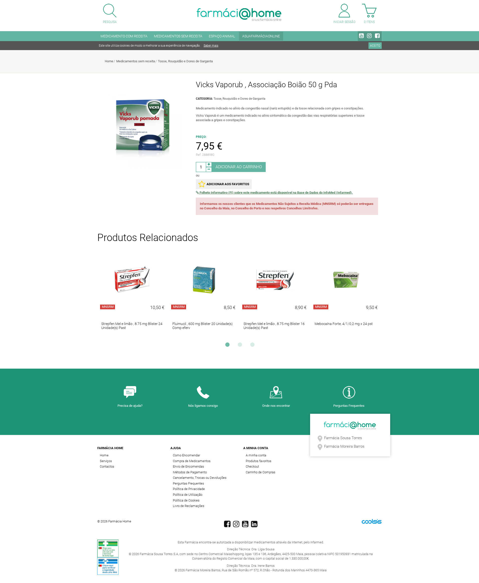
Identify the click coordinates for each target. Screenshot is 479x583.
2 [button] (241, 346)
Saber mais (211, 45)
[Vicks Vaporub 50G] (145, 131)
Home (109, 61)
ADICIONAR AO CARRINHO (239, 167)
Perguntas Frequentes (348, 406)
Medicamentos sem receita (135, 61)
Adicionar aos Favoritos (228, 184)
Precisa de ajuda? (130, 406)
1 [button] (228, 346)
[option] (132, 296)
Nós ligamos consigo (203, 406)
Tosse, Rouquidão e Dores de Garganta (185, 61)
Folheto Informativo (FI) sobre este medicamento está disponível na (276, 192)
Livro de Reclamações (188, 506)
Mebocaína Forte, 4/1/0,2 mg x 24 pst (344, 324)
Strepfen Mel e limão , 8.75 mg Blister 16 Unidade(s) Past (274, 326)
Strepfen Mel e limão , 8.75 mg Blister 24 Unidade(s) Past (131, 326)
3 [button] (253, 346)
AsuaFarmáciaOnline (261, 36)
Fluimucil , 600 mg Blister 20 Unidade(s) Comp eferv (202, 326)
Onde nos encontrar (276, 406)
